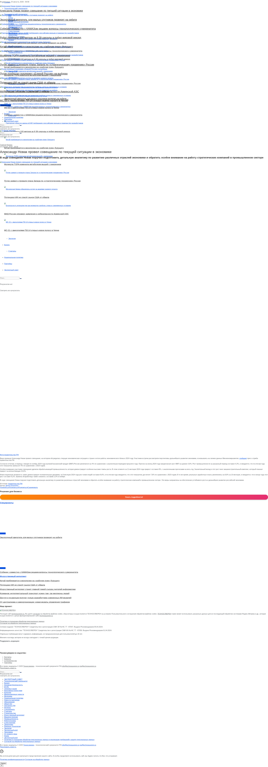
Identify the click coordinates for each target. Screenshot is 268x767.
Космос (3, 533)
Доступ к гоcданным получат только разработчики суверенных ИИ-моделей (35, 598)
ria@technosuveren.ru (88, 666)
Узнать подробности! (134, 497)
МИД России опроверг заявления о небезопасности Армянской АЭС (39, 91)
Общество (8, 704)
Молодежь (8, 696)
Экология (12, 112)
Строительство (10, 713)
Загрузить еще (5, 105)
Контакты (7, 657)
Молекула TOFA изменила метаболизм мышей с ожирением (35, 55)
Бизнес (7, 114)
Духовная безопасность (13, 685)
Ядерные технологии (12, 726)
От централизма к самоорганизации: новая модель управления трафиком (35, 602)
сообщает (243, 458)
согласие (36, 614)
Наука (6, 736)
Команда (7, 659)
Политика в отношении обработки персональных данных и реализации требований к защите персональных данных (49, 740)
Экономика (8, 732)
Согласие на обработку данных (37, 759)
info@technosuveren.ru (70, 666)
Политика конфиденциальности (12, 759)
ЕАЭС (6, 687)
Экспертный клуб (11, 730)
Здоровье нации (10, 689)
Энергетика (8, 724)
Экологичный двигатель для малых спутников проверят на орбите (38, 19)
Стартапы (12, 115)
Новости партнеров (11, 700)
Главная (3, 145)
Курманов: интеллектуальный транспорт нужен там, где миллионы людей (34, 593)
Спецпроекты (9, 709)
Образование (9, 702)
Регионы (7, 707)
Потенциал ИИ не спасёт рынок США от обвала (27, 82)
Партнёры (8, 119)
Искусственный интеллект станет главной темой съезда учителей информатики (38, 589)
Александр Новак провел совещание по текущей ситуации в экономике (41, 10)
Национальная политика (13, 117)
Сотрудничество (10, 661)
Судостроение (9, 723)
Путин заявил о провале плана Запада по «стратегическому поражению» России (47, 64)
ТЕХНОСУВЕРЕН (164, 614)
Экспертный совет (11, 121)
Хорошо (3, 763)
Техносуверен (28, 666)
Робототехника (10, 721)
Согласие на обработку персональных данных (18, 623)
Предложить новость (8, 668)
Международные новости (14, 694)
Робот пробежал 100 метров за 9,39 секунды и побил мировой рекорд (40, 37)
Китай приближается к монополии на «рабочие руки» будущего (36, 46)
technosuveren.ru (18, 614)
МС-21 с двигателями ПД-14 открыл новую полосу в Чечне (34, 100)
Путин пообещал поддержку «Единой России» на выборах (34, 73)
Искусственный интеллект (14, 715)
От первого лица (10, 734)
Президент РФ (9, 706)
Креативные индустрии (13, 691)
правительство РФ (15, 484)
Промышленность (11, 719)
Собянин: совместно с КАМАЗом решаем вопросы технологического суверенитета (48, 28)
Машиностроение (11, 717)
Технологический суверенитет (16, 681)
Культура (7, 692)
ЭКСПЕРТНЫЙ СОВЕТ (13, 679)
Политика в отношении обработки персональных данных (22, 621)
